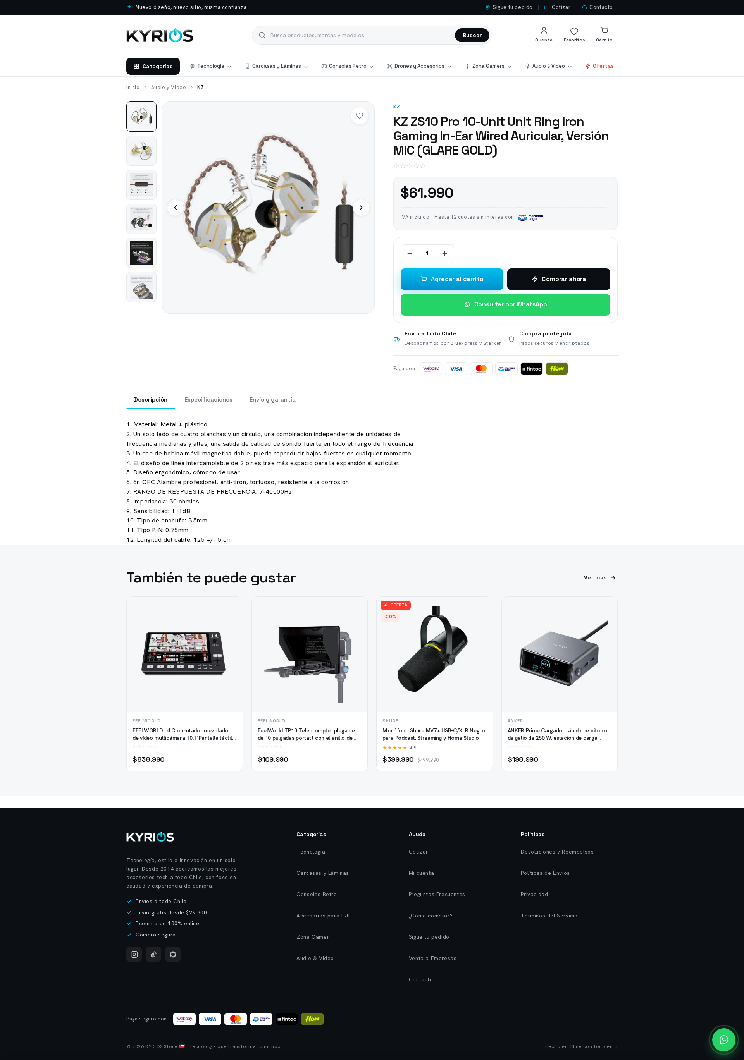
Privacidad (534, 894)
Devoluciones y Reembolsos (557, 851)
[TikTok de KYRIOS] (153, 954)
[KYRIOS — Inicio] (150, 837)
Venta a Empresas (433, 958)
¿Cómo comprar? (431, 915)
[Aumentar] (445, 254)
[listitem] (141, 116)
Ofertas (603, 66)
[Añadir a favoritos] (230, 623)
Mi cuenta (421, 872)
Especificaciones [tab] (208, 399)
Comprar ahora (564, 279)
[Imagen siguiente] (361, 207)
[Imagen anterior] (175, 207)
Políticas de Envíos (545, 872)
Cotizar (561, 7)
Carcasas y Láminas (276, 66)
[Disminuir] (410, 254)
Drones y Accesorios (419, 66)
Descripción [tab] (150, 399)
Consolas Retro (348, 66)
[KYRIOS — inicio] (159, 35)
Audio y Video (168, 87)
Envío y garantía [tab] (273, 399)
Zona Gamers (488, 66)
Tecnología (210, 66)
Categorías (158, 66)
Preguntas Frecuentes (437, 894)
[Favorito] (359, 115)
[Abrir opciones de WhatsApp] (723, 1039)
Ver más (595, 577)
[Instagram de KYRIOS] (134, 954)
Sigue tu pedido (513, 7)
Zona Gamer (312, 936)
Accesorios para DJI (323, 915)
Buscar (472, 35)
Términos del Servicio (549, 915)
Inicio (133, 87)
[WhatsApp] (173, 954)
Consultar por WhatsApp (510, 304)
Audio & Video (548, 66)
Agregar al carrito (457, 279)
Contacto (601, 7)
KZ (397, 106)
